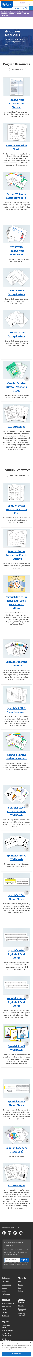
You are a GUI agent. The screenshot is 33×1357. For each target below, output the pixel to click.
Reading (4, 1288)
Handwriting (5, 1282)
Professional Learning (22, 1310)
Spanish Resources (17, 69)
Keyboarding (6, 1294)
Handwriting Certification (21, 1314)
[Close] (30, 1342)
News (19, 1288)
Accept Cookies (16, 1353)
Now (26, 8)
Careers (20, 1285)
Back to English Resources (17, 475)
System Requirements (6, 1339)
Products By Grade (8, 1303)
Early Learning (6, 1285)
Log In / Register (29, 3)
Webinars (21, 1306)
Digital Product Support (6, 1326)
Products (6, 1300)
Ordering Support (7, 1330)
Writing (4, 1291)
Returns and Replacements (6, 1334)
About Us (22, 1278)
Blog (19, 1282)
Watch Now (5, 15)
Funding (20, 1291)
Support (5, 1321)
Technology (5, 1316)
